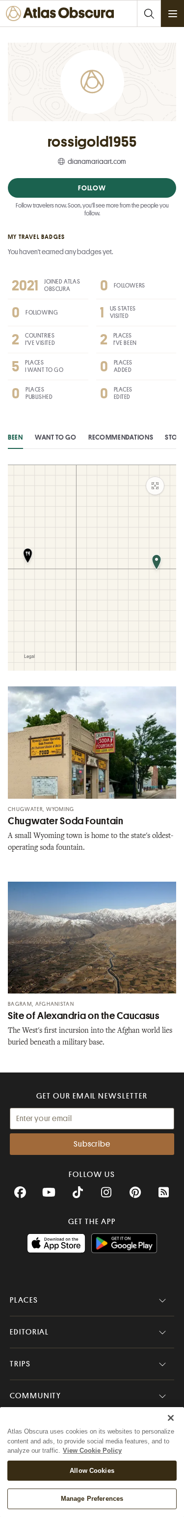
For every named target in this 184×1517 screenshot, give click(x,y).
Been (15, 437)
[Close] (171, 1418)
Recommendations (121, 437)
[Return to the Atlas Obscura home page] (62, 13)
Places (24, 1300)
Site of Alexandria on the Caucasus (83, 1016)
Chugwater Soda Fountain (66, 821)
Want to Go (56, 437)
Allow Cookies (92, 1470)
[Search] (148, 13)
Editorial (29, 1332)
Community (35, 1396)
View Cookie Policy (92, 1450)
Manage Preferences (92, 1498)
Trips (20, 1364)
